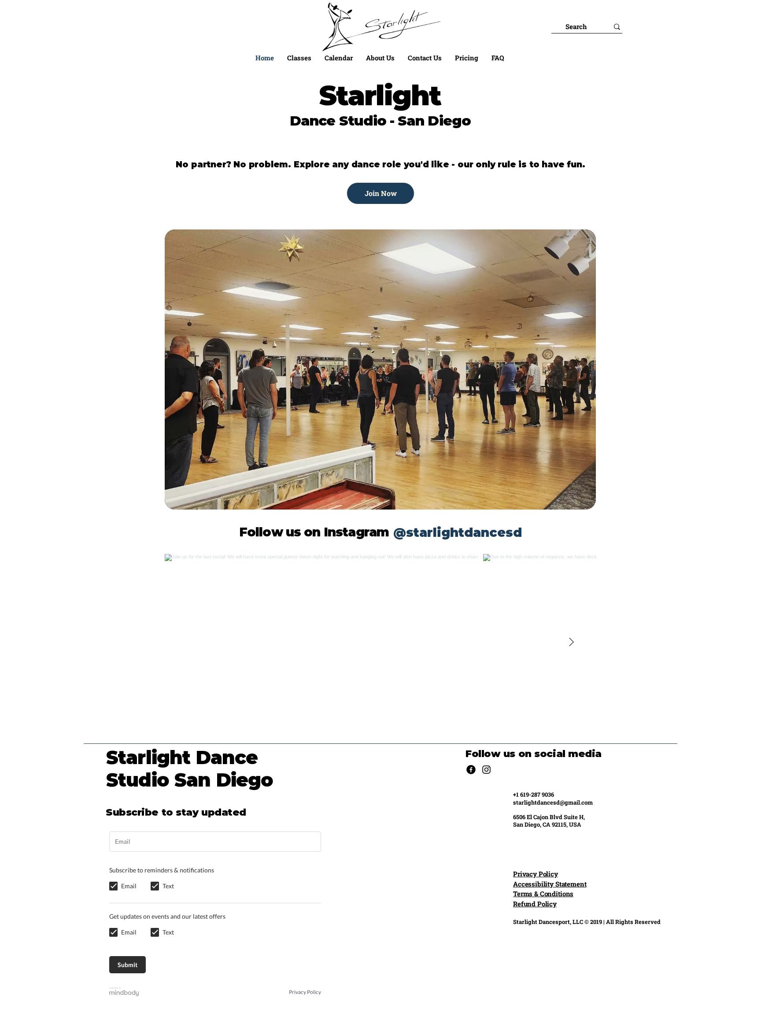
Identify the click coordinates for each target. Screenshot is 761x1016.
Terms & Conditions (543, 893)
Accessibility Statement (550, 883)
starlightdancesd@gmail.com (553, 802)
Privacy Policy (535, 873)
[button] (299, 57)
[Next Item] (571, 642)
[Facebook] (471, 769)
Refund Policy (535, 903)
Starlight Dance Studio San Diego (189, 768)
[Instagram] (486, 769)
